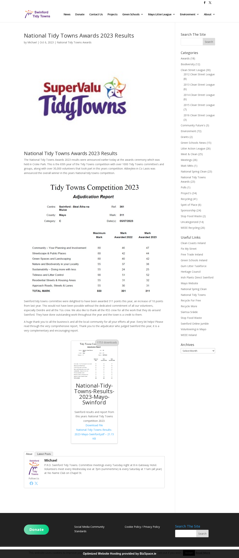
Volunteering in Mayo (193, 329)
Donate (79, 14)
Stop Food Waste (191, 216)
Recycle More (189, 306)
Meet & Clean (189, 154)
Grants (185, 137)
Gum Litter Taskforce (194, 266)
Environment (187, 14)
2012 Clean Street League (199, 74)
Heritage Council (191, 271)
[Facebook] (31, 483)
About (207, 14)
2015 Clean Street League (199, 105)
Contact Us (96, 14)
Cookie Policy (133, 526)
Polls (184, 187)
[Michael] (33, 474)
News (67, 14)
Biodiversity (188, 64)
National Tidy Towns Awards (74, 42)
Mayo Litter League (159, 14)
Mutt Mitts (187, 165)
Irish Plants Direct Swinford (197, 277)
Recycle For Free (191, 300)
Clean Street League (193, 70)
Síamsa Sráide (189, 312)
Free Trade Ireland (192, 254)
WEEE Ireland (189, 335)
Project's (186, 193)
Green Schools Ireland (194, 260)
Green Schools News (193, 142)
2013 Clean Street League (199, 84)
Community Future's (193, 125)
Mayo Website (189, 283)
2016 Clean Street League (199, 115)
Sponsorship (188, 210)
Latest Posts (44, 454)
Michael (32, 42)
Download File (94, 431)
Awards (185, 58)
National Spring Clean (194, 171)
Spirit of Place (189, 204)
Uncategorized (189, 222)
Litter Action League (193, 148)
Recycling (186, 199)
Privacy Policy (151, 526)
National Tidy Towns (193, 295)
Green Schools (130, 14)
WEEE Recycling (190, 227)
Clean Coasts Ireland (193, 243)
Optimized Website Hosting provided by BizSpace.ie (119, 553)
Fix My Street (189, 248)
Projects (112, 14)
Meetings (186, 160)
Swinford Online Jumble (195, 323)
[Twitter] (36, 483)
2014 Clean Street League (199, 95)
